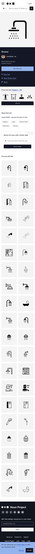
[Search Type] (5, 8)
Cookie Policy (20, 544)
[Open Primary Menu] (3, 4)
